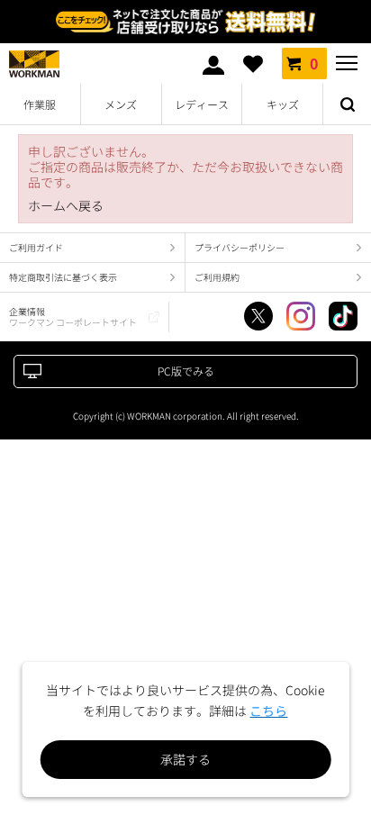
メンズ (120, 104)
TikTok (343, 316)
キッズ (283, 104)
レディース (202, 104)
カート (314, 63)
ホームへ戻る (66, 205)
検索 (347, 104)
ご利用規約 (217, 277)
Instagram (300, 316)
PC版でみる (186, 370)
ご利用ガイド (36, 247)
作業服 (39, 104)
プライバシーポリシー (240, 247)
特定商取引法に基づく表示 (63, 277)
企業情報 (73, 316)
